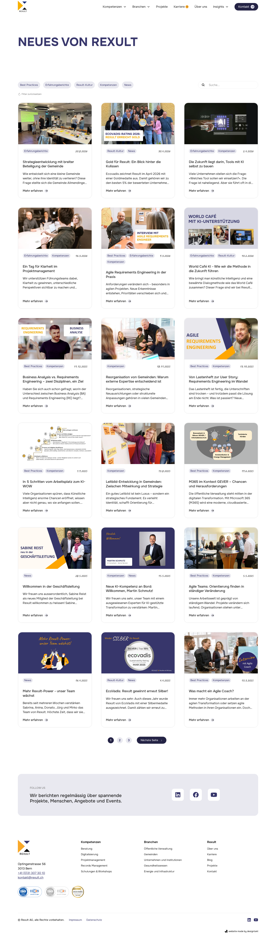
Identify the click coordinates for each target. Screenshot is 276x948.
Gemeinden (151, 854)
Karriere (212, 854)
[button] (114, 7)
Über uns (201, 7)
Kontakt (212, 871)
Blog (209, 860)
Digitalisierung (89, 854)
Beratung (86, 848)
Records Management (94, 865)
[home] (22, 7)
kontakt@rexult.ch (30, 877)
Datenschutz (94, 920)
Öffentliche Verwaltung (158, 848)
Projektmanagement (93, 860)
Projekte (162, 7)
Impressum (75, 920)
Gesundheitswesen (155, 865)
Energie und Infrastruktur (159, 871)
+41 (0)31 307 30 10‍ (31, 873)
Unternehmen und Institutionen (163, 860)
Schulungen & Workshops (96, 871)
